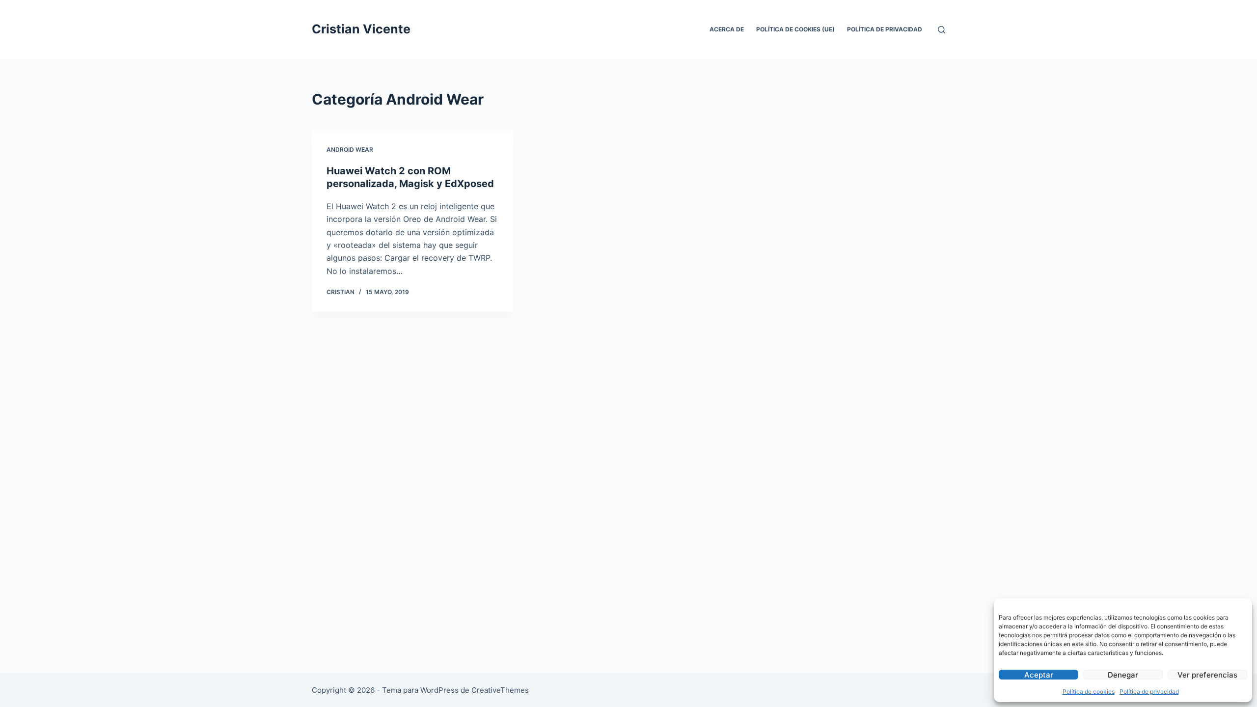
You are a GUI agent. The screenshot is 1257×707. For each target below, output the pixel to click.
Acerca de (727, 29)
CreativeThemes (500, 690)
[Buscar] (941, 29)
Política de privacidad (1149, 691)
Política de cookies (1089, 691)
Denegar (1123, 675)
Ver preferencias (1207, 675)
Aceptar (1038, 675)
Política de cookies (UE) (795, 29)
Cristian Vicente (361, 29)
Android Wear (350, 149)
